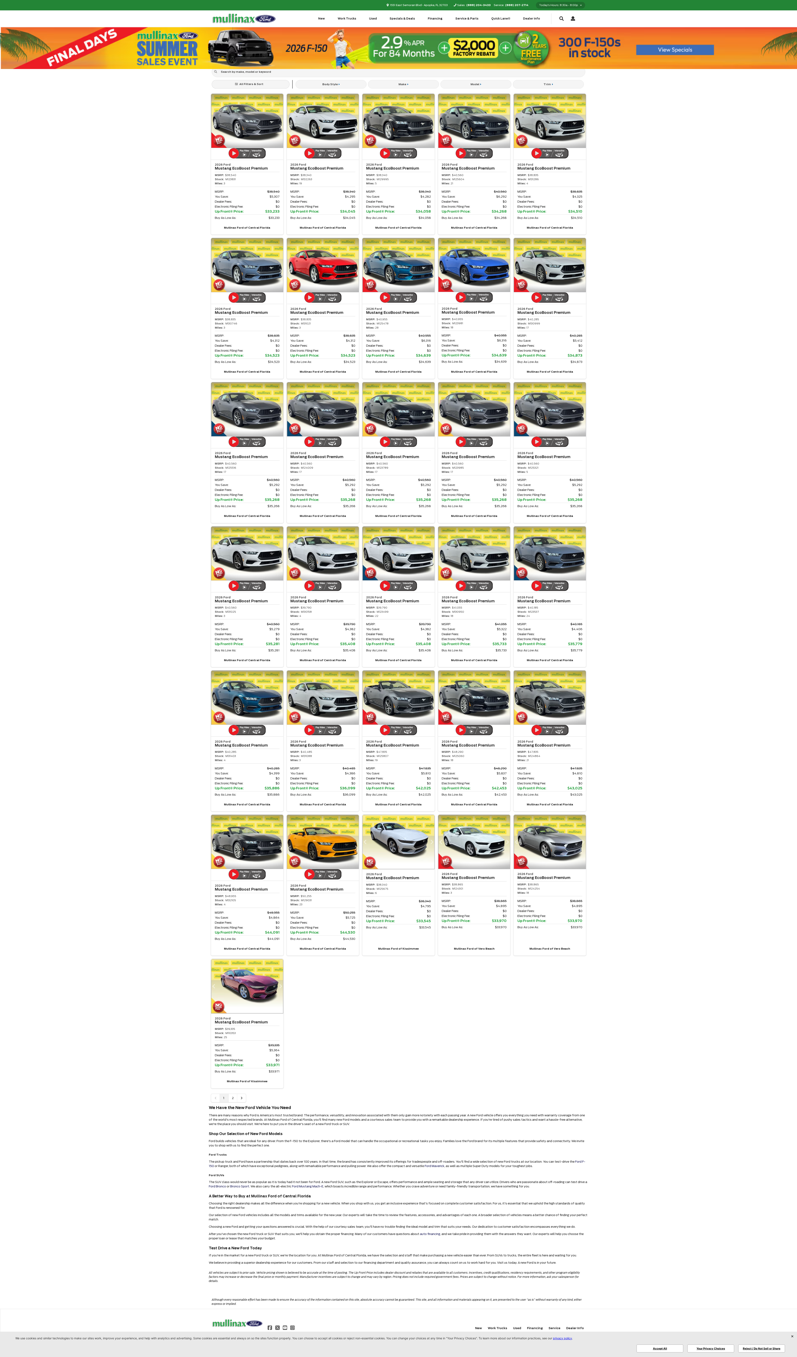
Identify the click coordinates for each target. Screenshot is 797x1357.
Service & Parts (466, 18)
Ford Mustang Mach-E (307, 1186)
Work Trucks (347, 18)
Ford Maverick (434, 1166)
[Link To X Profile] (277, 1327)
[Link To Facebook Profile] (270, 1327)
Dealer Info (531, 18)
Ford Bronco (217, 1186)
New (321, 18)
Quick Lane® (500, 18)
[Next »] (241, 1098)
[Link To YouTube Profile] (285, 1327)
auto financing (430, 1234)
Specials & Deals (402, 18)
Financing (435, 18)
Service (554, 1328)
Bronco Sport (239, 1186)
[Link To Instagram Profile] (292, 1327)
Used (373, 18)
